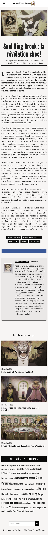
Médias (3, 499)
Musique (18, 63)
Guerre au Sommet (17, 484)
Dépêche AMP (16, 473)
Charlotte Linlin (15, 469)
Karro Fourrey (19, 490)
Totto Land (32, 507)
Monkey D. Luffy (13, 241)
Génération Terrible (29, 484)
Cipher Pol (23, 469)
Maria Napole (27, 490)
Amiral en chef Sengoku (7, 466)
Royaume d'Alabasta (35, 498)
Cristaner (30, 469)
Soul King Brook (34, 241)
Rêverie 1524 (7, 507)
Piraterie (9, 498)
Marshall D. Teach (17, 494)
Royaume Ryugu (26, 503)
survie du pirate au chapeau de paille (19, 154)
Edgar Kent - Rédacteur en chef (20, 61)
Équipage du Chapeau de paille (31, 238)
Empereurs (5, 478)
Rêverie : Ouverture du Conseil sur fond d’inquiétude (23, 446)
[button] (37, 523)
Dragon (12, 473)
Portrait (24, 499)
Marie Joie (34, 489)
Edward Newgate (26, 473)
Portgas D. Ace (17, 499)
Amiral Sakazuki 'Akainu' (20, 466)
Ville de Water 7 (13, 511)
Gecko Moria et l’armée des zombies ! (17, 372)
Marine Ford (6, 494)
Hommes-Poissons (7, 489)
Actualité (10, 63)
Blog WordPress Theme (34, 530)
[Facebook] (24, 251)
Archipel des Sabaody (14, 238)
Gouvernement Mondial (25, 478)
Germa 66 (12, 479)
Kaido (14, 490)
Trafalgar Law (39, 508)
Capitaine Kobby (5, 470)
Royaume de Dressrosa (11, 503)
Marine (42, 489)
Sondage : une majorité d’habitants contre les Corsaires (21, 409)
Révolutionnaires (38, 503)
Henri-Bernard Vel (40, 484)
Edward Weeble (35, 473)
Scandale (16, 507)
